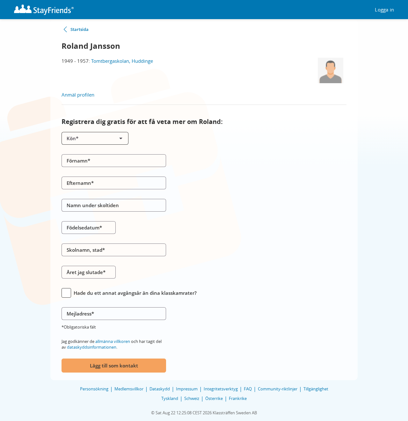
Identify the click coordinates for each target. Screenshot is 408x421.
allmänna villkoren (112, 341)
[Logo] (44, 9)
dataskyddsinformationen (91, 347)
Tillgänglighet (315, 389)
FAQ (248, 389)
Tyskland (169, 398)
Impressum (187, 389)
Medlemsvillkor (128, 389)
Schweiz (191, 398)
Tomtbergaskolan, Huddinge (122, 61)
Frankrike (238, 398)
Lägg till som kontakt (114, 365)
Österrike (214, 398)
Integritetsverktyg (221, 389)
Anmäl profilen (78, 94)
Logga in (384, 9)
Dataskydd (159, 389)
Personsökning (94, 389)
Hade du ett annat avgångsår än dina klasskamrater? (135, 293)
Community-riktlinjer (277, 389)
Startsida (79, 29)
